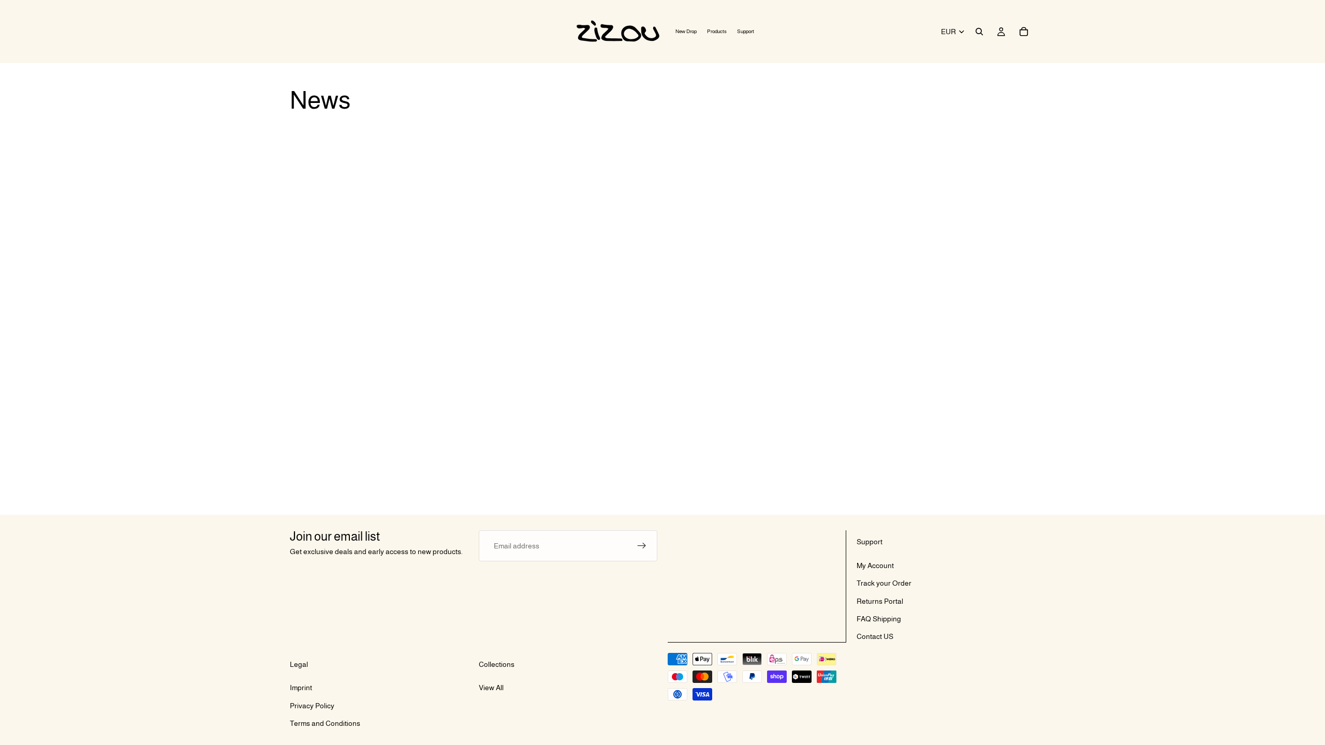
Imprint (301, 688)
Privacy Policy (312, 706)
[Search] (979, 31)
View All (491, 688)
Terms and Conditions (325, 724)
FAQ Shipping (879, 619)
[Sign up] (642, 546)
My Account (875, 565)
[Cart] (1023, 31)
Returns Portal (880, 601)
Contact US (875, 637)
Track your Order (884, 583)
